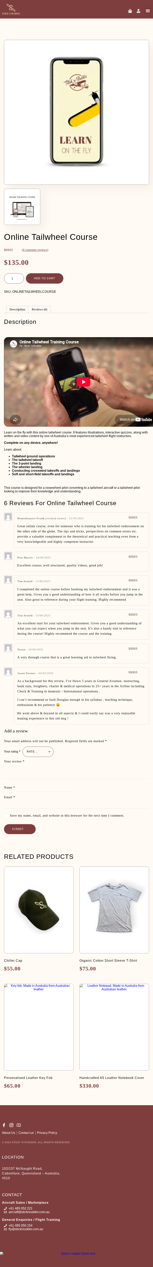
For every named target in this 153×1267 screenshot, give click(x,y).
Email (9, 797)
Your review (14, 761)
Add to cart (44, 278)
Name (9, 787)
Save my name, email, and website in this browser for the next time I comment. (67, 815)
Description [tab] (17, 309)
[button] (147, 11)
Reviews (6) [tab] (39, 309)
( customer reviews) (35, 250)
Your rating (12, 751)
